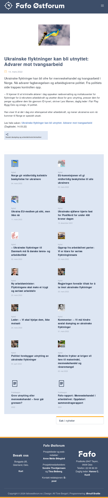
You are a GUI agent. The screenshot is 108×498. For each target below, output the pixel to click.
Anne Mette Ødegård (54, 458)
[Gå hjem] (34, 5)
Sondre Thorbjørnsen (54, 468)
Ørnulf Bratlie (93, 493)
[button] (102, 5)
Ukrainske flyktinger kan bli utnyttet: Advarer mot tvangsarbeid (57, 122)
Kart (21, 471)
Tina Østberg (55, 471)
